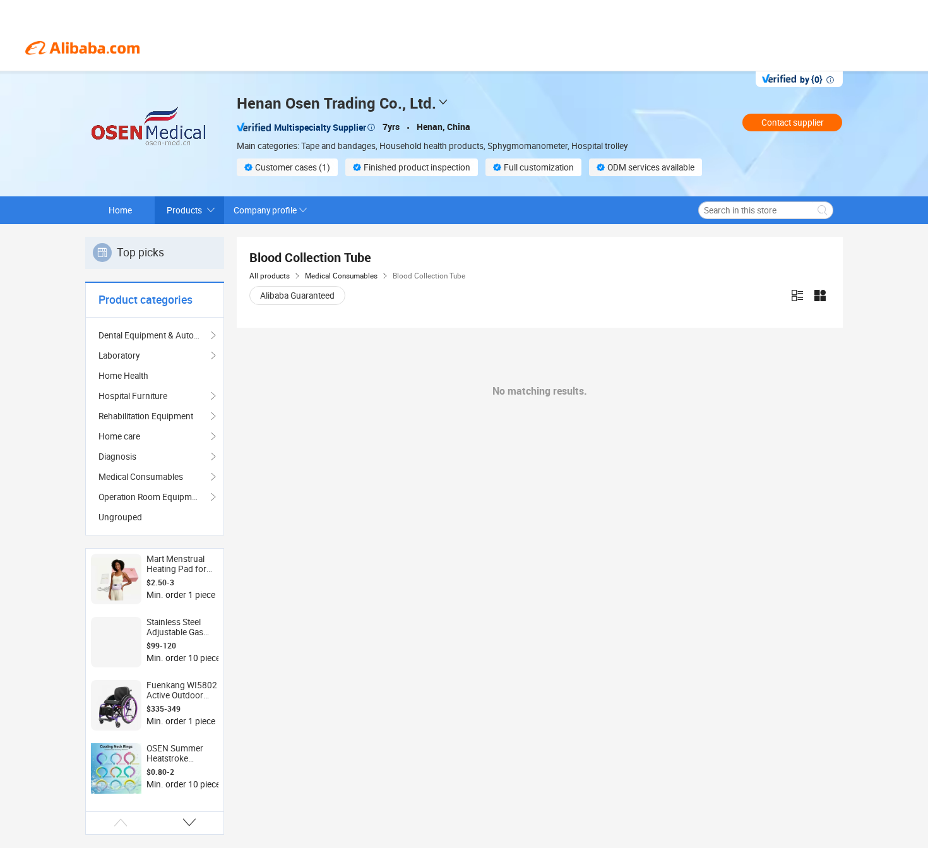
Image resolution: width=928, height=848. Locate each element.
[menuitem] (154, 376)
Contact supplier (792, 122)
